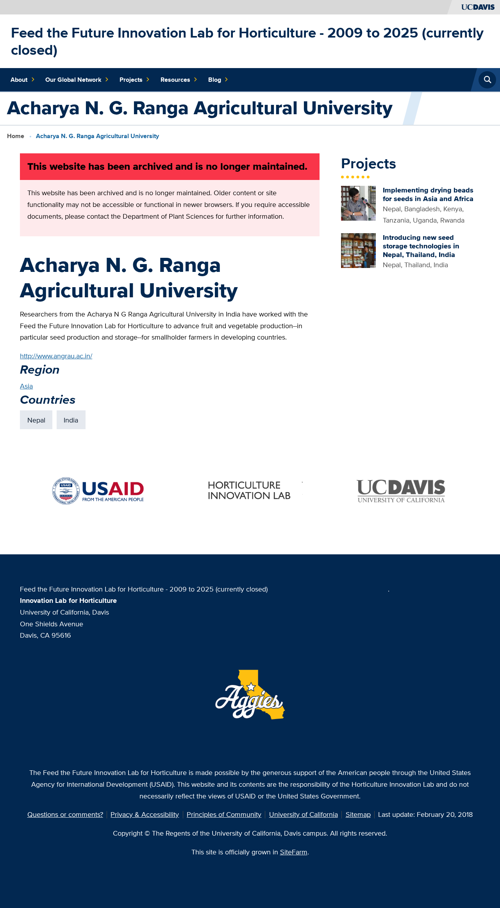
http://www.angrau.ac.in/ (56, 356)
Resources (175, 79)
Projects (131, 79)
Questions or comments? (65, 814)
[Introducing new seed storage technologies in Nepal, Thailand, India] (358, 250)
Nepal (36, 420)
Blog (214, 79)
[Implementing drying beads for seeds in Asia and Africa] (358, 202)
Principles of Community (224, 814)
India (71, 420)
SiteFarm (293, 852)
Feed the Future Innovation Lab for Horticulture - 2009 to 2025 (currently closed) (247, 41)
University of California (303, 814)
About (19, 79)
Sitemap (358, 814)
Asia (26, 386)
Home (15, 135)
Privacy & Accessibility (145, 814)
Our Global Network (73, 79)
